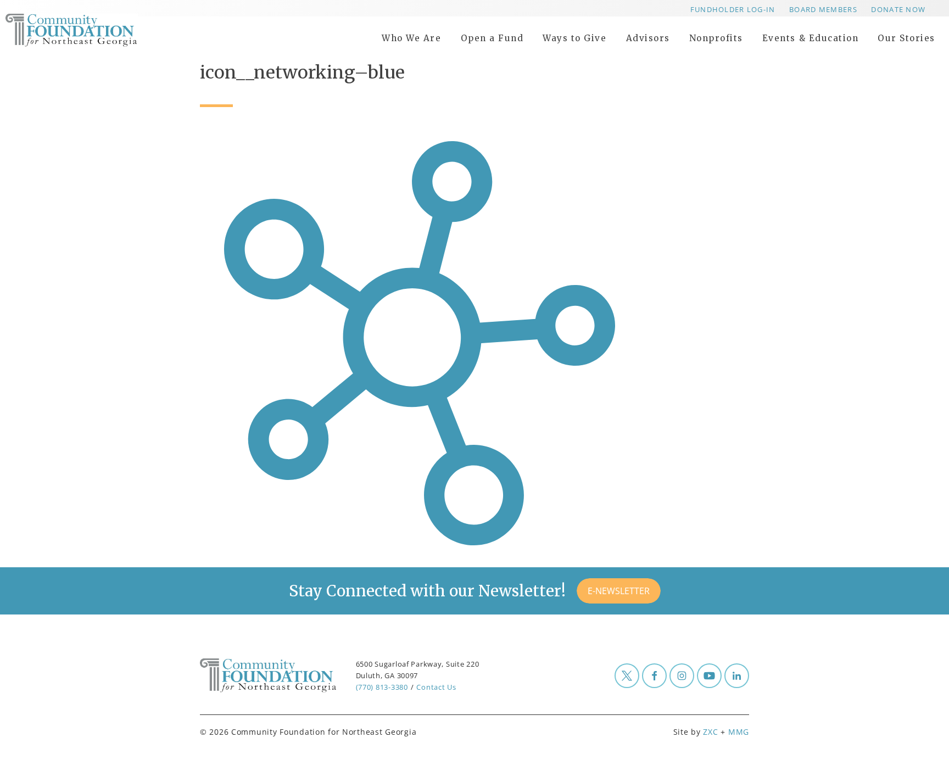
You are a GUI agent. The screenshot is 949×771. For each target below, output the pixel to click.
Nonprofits (716, 38)
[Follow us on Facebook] (654, 675)
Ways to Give (574, 38)
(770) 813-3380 (382, 687)
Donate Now (898, 9)
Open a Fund (492, 38)
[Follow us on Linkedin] (736, 675)
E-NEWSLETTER (619, 591)
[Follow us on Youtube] (709, 675)
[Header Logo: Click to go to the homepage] (93, 30)
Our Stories (906, 38)
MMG (738, 732)
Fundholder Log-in (732, 9)
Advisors (648, 38)
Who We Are (411, 38)
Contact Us (436, 687)
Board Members (823, 9)
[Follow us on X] (627, 675)
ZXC (710, 732)
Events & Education (810, 38)
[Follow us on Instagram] (681, 675)
